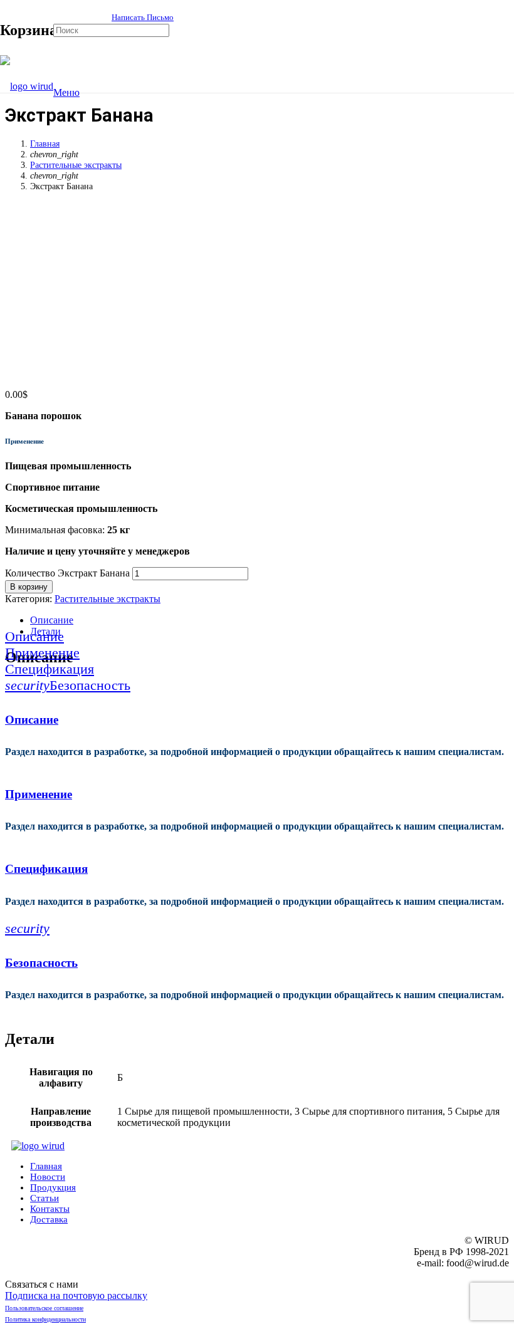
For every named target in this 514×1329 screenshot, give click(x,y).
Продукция (53, 1187)
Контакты (50, 1209)
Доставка (49, 1219)
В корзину (29, 587)
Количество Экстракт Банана (67, 573)
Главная (45, 143)
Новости (47, 1177)
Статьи (44, 1198)
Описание (51, 620)
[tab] (269, 620)
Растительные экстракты (76, 165)
